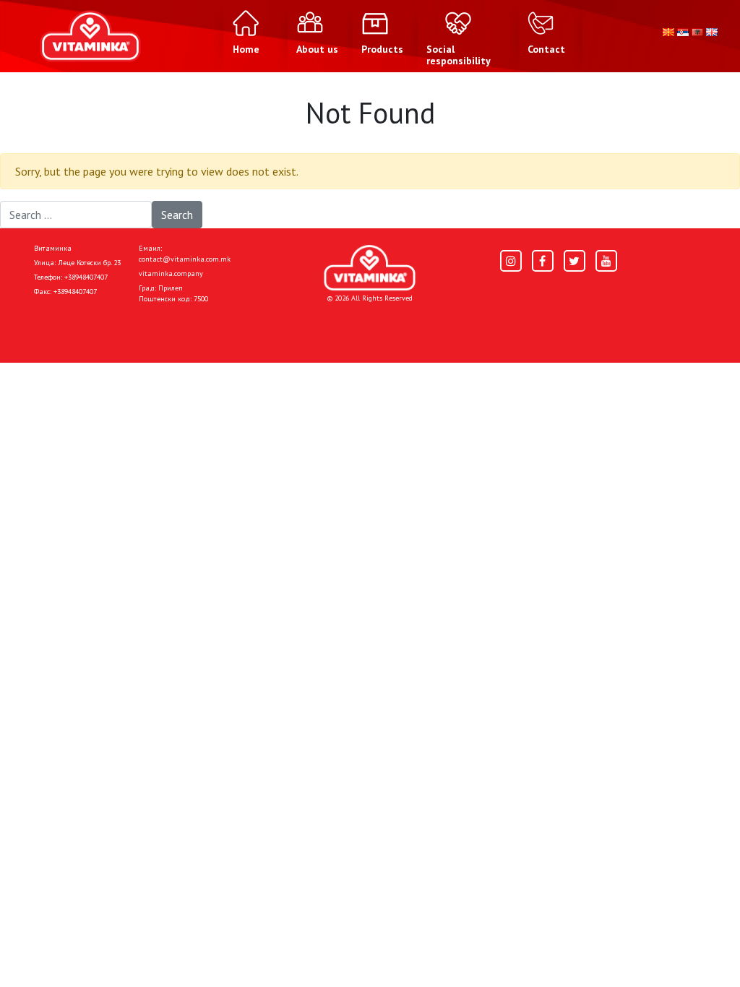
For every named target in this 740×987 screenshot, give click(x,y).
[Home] (369, 268)
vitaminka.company (171, 273)
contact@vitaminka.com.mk (185, 259)
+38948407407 (86, 277)
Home (49, 328)
